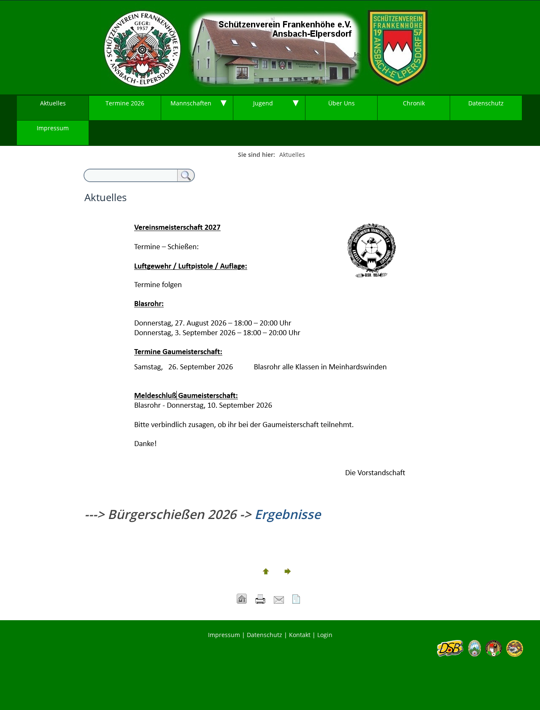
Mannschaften (190, 103)
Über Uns (341, 103)
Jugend (263, 103)
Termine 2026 (124, 103)
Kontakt (299, 635)
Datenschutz (486, 103)
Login (324, 635)
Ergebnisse (287, 514)
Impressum (53, 128)
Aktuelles (53, 103)
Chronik (414, 103)
